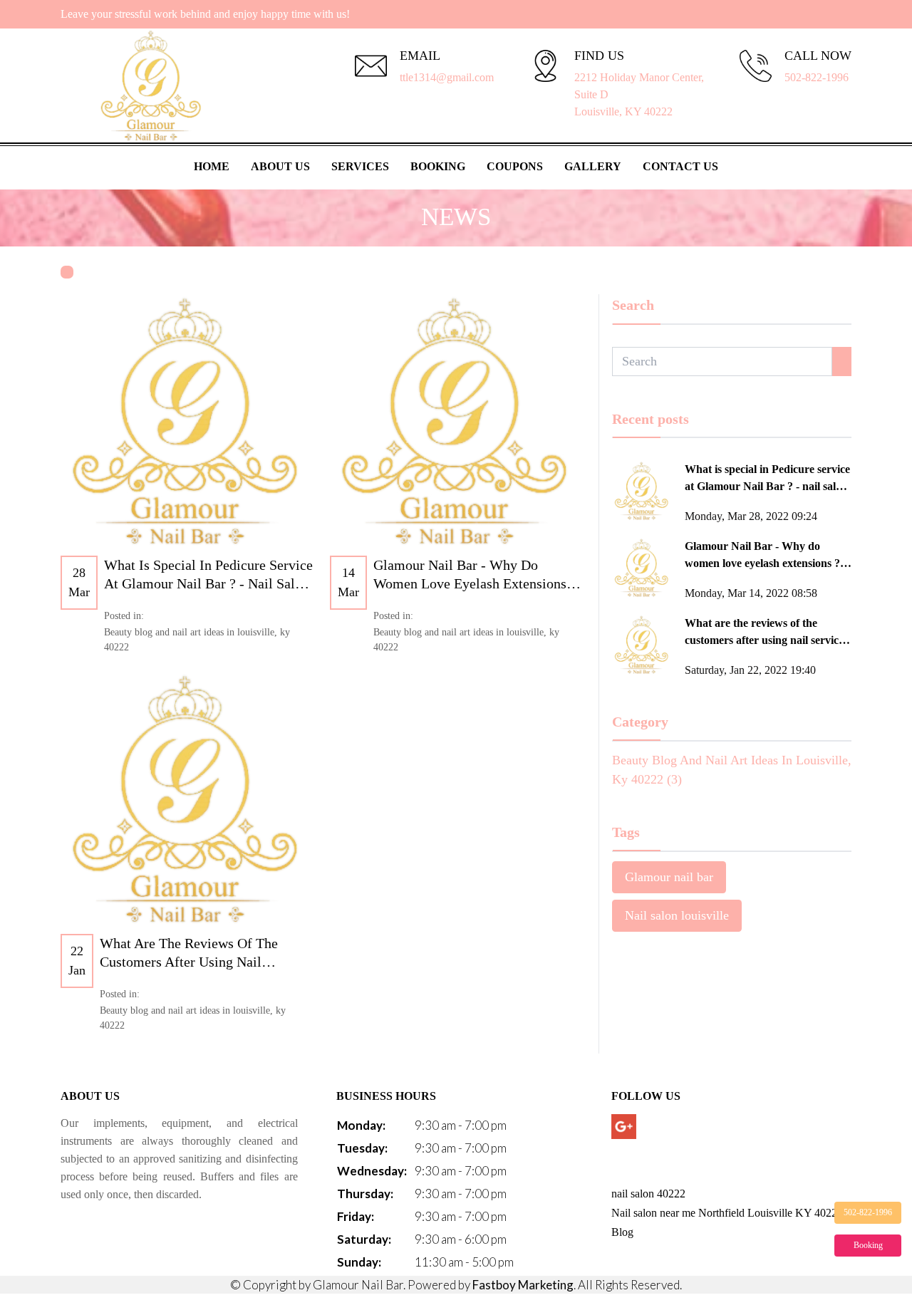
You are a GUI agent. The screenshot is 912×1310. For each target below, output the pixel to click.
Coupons (515, 166)
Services (360, 166)
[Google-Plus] (623, 1126)
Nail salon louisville (677, 915)
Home (211, 166)
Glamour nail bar (669, 877)
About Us (280, 166)
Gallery (592, 166)
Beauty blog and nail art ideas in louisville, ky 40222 (197, 640)
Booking (437, 166)
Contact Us (680, 166)
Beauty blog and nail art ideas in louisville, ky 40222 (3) (731, 769)
